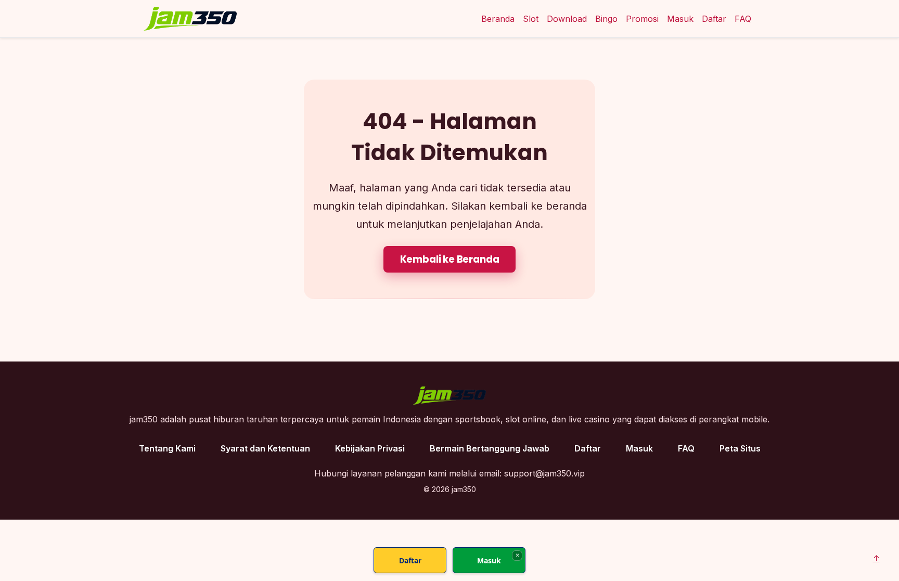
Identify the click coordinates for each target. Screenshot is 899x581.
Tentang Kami (167, 448)
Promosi (642, 19)
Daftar (714, 19)
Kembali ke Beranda (449, 259)
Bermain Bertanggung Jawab (489, 448)
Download (567, 19)
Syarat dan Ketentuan (265, 448)
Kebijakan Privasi (370, 448)
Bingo (606, 19)
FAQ (743, 19)
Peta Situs (740, 448)
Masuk (680, 19)
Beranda (498, 19)
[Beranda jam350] (190, 18)
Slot (530, 19)
